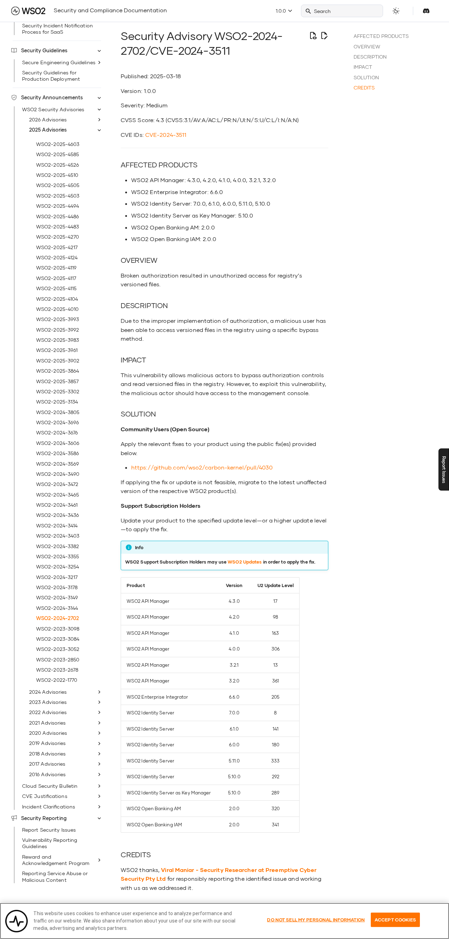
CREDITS (364, 88)
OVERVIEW (367, 46)
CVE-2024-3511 (165, 134)
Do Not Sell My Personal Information (316, 919)
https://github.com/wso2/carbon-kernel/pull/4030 (202, 467)
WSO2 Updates (245, 562)
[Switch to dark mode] (396, 11)
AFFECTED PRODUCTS (381, 36)
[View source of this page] (313, 35)
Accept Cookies (395, 919)
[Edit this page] (324, 35)
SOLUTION (366, 77)
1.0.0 (281, 11)
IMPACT (363, 67)
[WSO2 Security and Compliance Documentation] (28, 11)
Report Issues (444, 469)
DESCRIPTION (370, 57)
